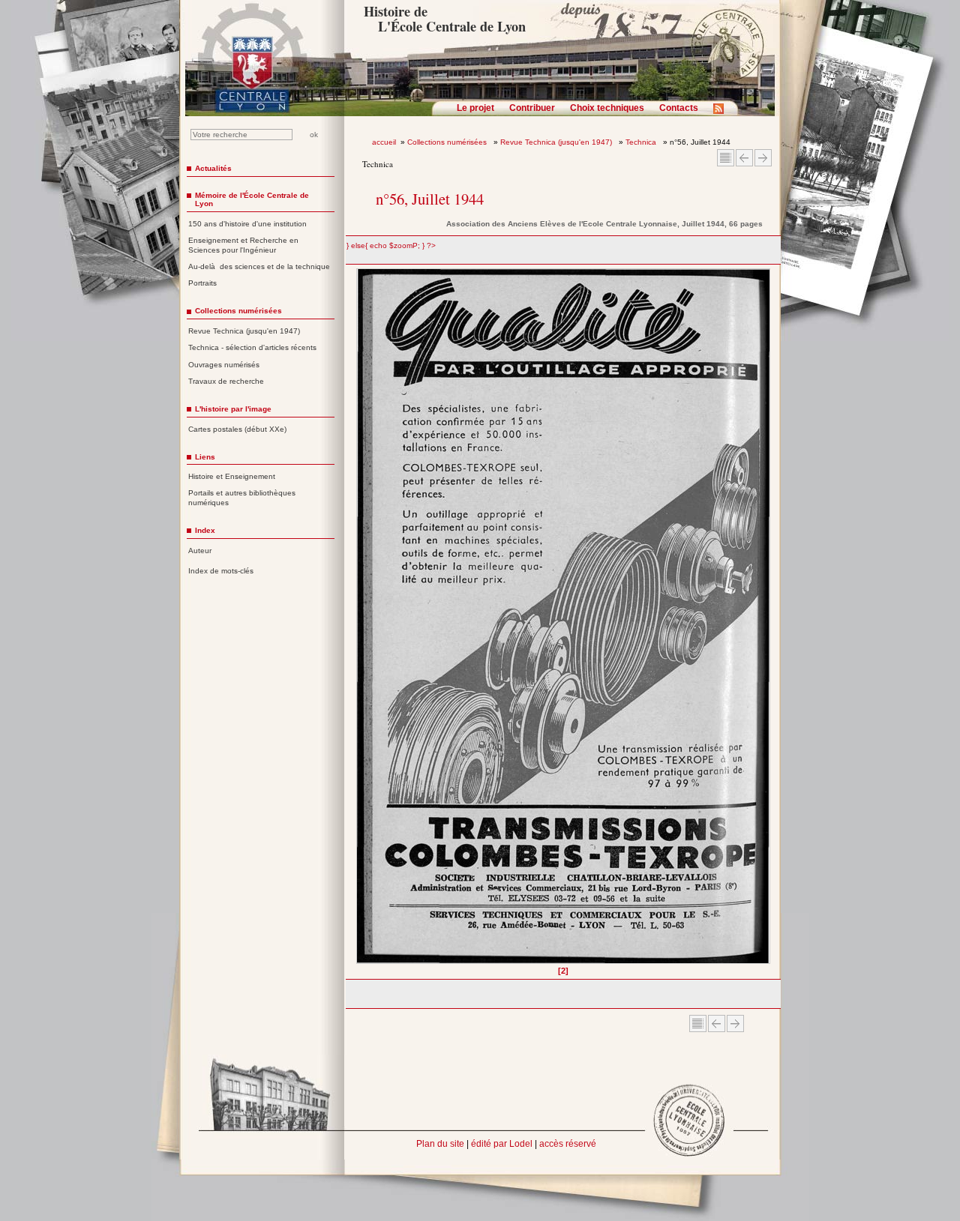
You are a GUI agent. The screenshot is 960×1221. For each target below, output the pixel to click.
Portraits (202, 283)
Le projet (475, 108)
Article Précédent (744, 157)
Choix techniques (607, 108)
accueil (384, 142)
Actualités (213, 168)
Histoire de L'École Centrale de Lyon (444, 18)
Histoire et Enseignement (231, 476)
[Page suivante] (766, 621)
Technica (642, 142)
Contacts (678, 108)
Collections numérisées (448, 142)
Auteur (200, 550)
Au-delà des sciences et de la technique (259, 266)
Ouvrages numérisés (224, 365)
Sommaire (725, 157)
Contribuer (532, 108)
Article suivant (763, 157)
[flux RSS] (722, 113)
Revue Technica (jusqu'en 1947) (557, 142)
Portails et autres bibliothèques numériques (242, 498)
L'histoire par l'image (233, 409)
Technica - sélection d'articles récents (252, 347)
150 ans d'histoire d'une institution (247, 224)
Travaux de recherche (226, 381)
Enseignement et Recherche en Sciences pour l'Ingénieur (243, 245)
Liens (205, 457)
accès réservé (567, 1144)
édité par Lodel (501, 1144)
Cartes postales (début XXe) (237, 429)
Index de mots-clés (221, 571)
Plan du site (440, 1144)
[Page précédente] (361, 621)
